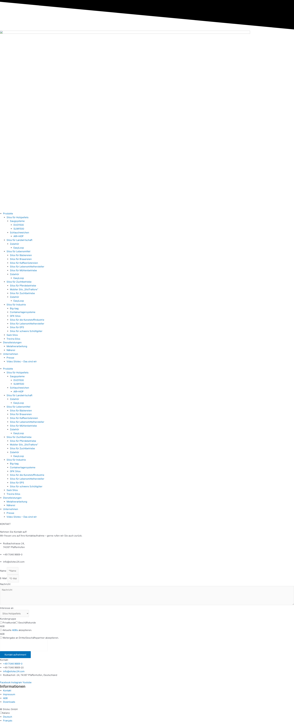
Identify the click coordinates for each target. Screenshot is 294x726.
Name (3, 570)
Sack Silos (12, 334)
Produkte (8, 213)
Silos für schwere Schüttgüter (26, 331)
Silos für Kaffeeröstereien (24, 262)
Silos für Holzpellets (17, 217)
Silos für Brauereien (21, 259)
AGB (2, 626)
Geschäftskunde (27, 622)
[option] (148, 717)
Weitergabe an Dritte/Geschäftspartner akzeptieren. (31, 637)
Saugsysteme (17, 221)
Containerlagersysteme (22, 312)
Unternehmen (10, 353)
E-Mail (4, 578)
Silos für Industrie (16, 304)
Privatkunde (9, 622)
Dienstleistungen (12, 342)
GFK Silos (15, 315)
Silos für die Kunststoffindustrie (27, 319)
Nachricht (5, 584)
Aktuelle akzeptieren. (17, 630)
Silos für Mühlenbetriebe (23, 270)
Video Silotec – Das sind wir (22, 361)
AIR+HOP (18, 236)
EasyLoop (18, 247)
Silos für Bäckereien (21, 255)
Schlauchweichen (19, 232)
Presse (10, 357)
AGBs (15, 630)
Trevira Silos (13, 338)
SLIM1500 (18, 228)
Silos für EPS (17, 327)
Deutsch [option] (7, 716)
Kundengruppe (8, 618)
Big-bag (14, 308)
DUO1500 (18, 224)
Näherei (11, 350)
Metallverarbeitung (17, 346)
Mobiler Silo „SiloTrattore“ (24, 289)
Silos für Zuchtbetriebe (19, 281)
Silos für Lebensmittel (18, 251)
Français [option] (7, 720)
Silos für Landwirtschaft (19, 240)
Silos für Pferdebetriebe (23, 285)
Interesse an (6, 608)
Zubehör (14, 243)
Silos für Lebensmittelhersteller (27, 266)
